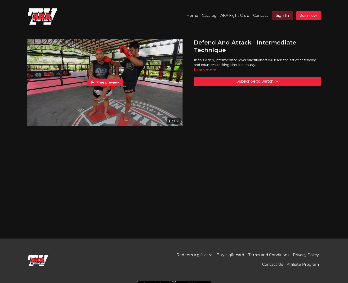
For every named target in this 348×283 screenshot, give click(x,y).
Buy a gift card (230, 255)
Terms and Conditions (268, 255)
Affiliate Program (303, 264)
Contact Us (272, 264)
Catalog (209, 15)
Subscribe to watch (254, 81)
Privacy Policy (306, 255)
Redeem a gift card (195, 255)
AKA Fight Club (234, 15)
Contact (260, 15)
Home (192, 15)
